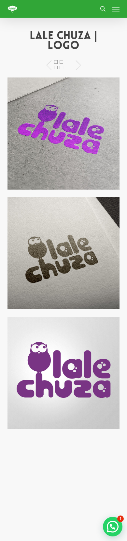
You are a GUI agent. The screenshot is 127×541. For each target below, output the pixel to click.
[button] (116, 9)
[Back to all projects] (58, 64)
